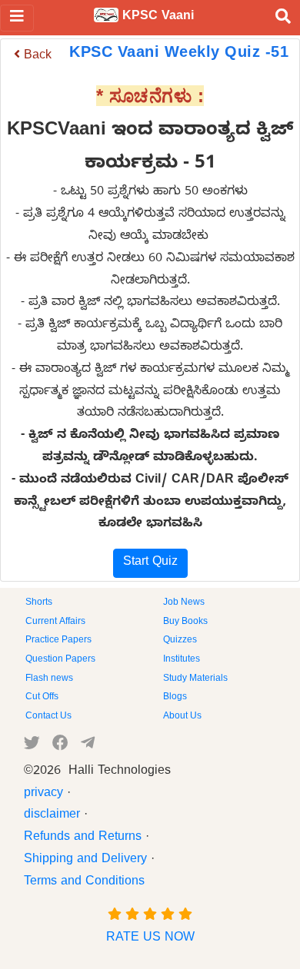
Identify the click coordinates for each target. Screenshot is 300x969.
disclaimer (52, 816)
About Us (182, 717)
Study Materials (195, 679)
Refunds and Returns (83, 838)
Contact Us (48, 717)
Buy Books (185, 622)
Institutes (181, 660)
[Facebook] (60, 746)
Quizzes (180, 641)
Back (36, 56)
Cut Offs (41, 698)
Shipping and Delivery (85, 860)
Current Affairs (55, 622)
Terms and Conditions (84, 882)
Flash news (49, 679)
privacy (43, 794)
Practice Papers (58, 641)
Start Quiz (150, 563)
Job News (184, 603)
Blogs (175, 698)
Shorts (38, 603)
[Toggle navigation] (17, 18)
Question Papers (60, 660)
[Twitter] (32, 746)
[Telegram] (88, 746)
